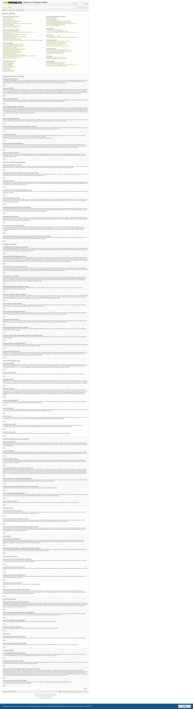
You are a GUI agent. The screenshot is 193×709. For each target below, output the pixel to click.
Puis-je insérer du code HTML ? (8, 63)
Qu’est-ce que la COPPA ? (8, 18)
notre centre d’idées (75, 662)
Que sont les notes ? (6, 69)
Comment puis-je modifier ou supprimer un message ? (13, 45)
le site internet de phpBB (8, 201)
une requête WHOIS (36, 671)
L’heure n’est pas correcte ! (8, 33)
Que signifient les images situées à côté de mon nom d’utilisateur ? (15, 36)
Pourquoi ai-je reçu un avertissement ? (10, 53)
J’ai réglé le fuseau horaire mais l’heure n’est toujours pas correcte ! (15, 34)
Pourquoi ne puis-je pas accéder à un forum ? (11, 51)
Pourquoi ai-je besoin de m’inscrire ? (9, 17)
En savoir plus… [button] (88, 706)
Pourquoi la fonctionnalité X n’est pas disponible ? (55, 63)
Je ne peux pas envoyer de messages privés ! (54, 29)
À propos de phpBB (47, 655)
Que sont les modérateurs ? (51, 18)
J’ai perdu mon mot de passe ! (8, 24)
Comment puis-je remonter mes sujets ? (10, 58)
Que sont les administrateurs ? (52, 17)
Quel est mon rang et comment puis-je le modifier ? (12, 39)
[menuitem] (10, 8)
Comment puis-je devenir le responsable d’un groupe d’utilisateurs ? (58, 22)
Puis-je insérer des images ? (8, 65)
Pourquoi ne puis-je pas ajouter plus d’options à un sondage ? (14, 48)
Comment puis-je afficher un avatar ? (9, 37)
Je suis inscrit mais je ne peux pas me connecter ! (12, 21)
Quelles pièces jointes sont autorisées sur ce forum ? (56, 57)
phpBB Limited (35, 654)
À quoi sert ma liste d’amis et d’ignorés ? (53, 36)
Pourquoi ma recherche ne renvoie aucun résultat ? (55, 42)
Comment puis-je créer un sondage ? (9, 47)
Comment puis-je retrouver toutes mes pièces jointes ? (56, 58)
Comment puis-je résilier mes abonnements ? (54, 53)
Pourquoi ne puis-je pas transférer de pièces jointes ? (12, 52)
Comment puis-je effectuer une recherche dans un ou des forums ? (58, 41)
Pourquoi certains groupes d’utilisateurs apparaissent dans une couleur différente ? (61, 23)
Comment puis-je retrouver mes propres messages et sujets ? (57, 45)
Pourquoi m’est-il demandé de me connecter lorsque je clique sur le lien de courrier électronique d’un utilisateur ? (23, 40)
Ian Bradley (54, 694)
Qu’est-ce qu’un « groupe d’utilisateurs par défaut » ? (56, 24)
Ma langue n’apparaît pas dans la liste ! (10, 35)
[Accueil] (12, 2)
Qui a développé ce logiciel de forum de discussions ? (56, 62)
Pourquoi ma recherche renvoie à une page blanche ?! (56, 43)
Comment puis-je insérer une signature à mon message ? (13, 46)
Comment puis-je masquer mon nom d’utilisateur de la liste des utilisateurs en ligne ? (18, 32)
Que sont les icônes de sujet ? (8, 71)
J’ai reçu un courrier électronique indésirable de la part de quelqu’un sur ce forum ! (61, 32)
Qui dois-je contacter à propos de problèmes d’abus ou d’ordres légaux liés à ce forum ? (62, 64)
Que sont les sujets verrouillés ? (9, 70)
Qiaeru (51, 697)
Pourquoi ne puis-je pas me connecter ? (10, 22)
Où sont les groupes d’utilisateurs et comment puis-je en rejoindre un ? (59, 21)
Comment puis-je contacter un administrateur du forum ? (56, 65)
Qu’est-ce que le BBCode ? (8, 62)
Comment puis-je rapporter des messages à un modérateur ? (14, 54)
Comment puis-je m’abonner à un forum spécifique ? (55, 52)
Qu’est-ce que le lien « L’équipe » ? (52, 25)
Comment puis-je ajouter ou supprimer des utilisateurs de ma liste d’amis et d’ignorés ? (62, 37)
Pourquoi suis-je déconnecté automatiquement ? (11, 25)
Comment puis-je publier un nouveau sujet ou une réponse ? (14, 44)
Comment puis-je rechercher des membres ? (54, 44)
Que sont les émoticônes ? (8, 64)
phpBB (42, 695)
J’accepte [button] (184, 706)
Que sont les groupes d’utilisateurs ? (53, 20)
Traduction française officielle (44, 697)
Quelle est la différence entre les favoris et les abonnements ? (57, 49)
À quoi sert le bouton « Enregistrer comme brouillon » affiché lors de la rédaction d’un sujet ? (19, 55)
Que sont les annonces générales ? (9, 66)
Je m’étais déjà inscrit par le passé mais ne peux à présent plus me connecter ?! (17, 23)
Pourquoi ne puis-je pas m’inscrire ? (9, 20)
